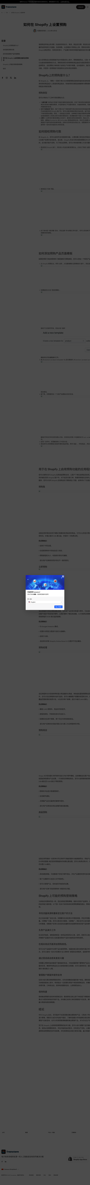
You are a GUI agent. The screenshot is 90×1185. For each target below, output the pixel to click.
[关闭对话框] (63, 576)
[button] (45, 602)
